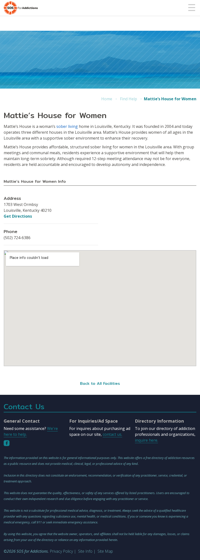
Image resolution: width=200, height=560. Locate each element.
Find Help (128, 99)
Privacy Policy (61, 551)
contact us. (112, 434)
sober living (67, 126)
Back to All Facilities (100, 383)
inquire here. (146, 440)
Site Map (105, 551)
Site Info (85, 551)
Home (106, 99)
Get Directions (18, 216)
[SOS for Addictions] (21, 8)
